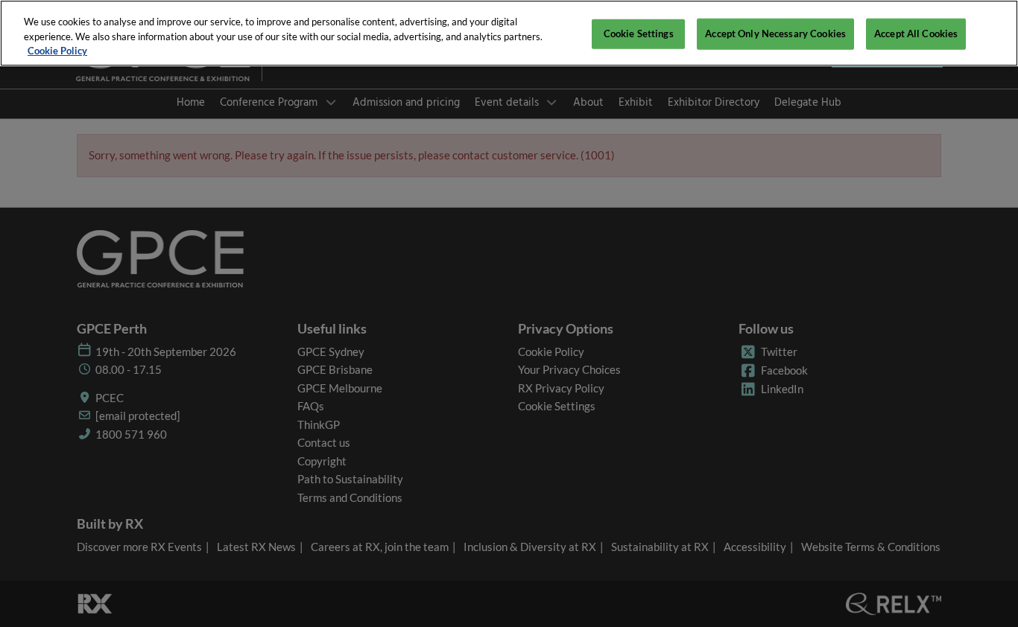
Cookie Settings (639, 33)
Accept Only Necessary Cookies (775, 33)
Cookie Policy (57, 51)
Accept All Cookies (916, 33)
